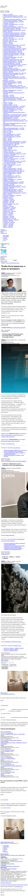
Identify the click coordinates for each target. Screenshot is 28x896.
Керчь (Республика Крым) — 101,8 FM (12, 81)
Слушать (3, 732)
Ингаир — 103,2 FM (8, 212)
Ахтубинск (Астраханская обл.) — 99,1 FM (13, 24)
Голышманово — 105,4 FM (9, 207)
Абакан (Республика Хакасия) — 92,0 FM (13, 15)
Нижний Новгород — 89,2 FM (10, 118)
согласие (8, 717)
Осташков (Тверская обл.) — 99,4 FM (12, 136)
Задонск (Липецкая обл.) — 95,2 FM (11, 63)
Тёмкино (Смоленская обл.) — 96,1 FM (12, 168)
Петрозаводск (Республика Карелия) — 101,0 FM (14, 141)
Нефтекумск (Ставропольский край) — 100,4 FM (14, 115)
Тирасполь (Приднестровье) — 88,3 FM (12, 169)
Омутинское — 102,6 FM (9, 222)
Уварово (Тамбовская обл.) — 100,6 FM (12, 179)
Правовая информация (6, 882)
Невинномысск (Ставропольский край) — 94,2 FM (15, 114)
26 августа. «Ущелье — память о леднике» (14, 648)
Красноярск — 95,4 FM (8, 96)
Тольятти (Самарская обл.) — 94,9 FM (12, 173)
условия (11, 665)
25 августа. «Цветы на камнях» (11, 649)
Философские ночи (9, 764)
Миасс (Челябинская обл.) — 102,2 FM (12, 108)
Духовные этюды (5, 554)
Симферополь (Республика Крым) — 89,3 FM (13, 156)
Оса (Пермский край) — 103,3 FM (11, 135)
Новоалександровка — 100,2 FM (10, 219)
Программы (6, 235)
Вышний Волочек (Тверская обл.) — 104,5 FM (14, 45)
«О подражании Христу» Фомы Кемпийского (11, 765)
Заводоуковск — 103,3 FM (9, 211)
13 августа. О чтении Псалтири (8, 758)
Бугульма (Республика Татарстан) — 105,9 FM (14, 32)
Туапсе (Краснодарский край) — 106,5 (12, 177)
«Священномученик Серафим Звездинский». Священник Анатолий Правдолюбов (14, 546)
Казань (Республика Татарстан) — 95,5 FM (13, 74)
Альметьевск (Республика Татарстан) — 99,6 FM (14, 19)
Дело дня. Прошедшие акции (12, 262)
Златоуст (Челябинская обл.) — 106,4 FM (12, 65)
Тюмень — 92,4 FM (7, 178)
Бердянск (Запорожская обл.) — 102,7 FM (13, 26)
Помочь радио (5, 667)
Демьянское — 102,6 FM (9, 208)
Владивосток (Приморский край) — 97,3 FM (13, 35)
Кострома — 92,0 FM (8, 91)
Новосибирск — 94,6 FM (9, 124)
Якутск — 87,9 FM (7, 194)
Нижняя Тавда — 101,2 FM (9, 218)
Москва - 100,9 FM (5, 12)
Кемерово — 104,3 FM (8, 80)
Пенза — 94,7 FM (7, 137)
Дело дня (3, 229)
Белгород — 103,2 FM (8, 25)
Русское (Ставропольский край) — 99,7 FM (13, 146)
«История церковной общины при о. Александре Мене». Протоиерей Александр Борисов (15, 451)
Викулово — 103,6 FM (8, 206)
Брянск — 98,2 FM (7, 31)
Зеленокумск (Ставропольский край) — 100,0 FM (14, 64)
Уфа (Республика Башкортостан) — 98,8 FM (13, 181)
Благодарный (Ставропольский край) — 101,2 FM (15, 27)
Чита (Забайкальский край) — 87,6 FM (12, 190)
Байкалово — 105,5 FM (8, 201)
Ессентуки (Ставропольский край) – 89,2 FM (13, 59)
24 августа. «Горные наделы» (11, 650)
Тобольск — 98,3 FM (8, 221)
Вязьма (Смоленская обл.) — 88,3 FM (12, 46)
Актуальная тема (9, 732)
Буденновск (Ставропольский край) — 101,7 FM (14, 34)
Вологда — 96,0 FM (7, 42)
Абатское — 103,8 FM (8, 199)
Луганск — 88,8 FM (8, 103)
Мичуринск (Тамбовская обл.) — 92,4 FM (13, 109)
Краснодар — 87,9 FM (8, 95)
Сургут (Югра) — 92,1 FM (9, 163)
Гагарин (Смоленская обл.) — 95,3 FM (12, 47)
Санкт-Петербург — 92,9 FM (10, 150)
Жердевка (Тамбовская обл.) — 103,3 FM (12, 62)
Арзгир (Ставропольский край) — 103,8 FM (13, 21)
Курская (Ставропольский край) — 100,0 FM (13, 97)
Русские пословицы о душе (7, 751)
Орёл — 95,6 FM (7, 133)
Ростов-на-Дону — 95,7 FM (9, 145)
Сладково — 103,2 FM (8, 223)
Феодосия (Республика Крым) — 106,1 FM (13, 183)
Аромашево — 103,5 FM (9, 200)
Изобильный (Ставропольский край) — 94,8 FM (14, 69)
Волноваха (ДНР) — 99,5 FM (10, 41)
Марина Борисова (10, 535)
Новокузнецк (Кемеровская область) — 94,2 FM (14, 123)
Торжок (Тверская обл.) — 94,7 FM (11, 175)
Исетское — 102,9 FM (8, 213)
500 (2, 660)
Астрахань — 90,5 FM (8, 23)
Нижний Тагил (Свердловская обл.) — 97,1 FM (14, 119)
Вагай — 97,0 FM (7, 205)
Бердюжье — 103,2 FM (8, 202)
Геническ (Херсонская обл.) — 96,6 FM (12, 51)
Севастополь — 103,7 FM (9, 155)
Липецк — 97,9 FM (7, 102)
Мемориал (5, 851)
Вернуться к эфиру (5, 10)
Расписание (6, 236)
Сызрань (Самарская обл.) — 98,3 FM (12, 164)
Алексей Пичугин (10, 443)
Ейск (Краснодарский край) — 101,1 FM (12, 57)
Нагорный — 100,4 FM (8, 217)
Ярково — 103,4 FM (8, 227)
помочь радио (4, 230)
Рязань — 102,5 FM (7, 147)
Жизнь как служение (10, 750)
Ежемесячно (5, 664)
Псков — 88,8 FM (7, 140)
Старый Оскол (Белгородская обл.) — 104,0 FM (14, 161)
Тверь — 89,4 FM (7, 167)
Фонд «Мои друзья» (13, 855)
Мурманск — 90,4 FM (8, 111)
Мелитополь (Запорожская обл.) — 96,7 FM (13, 107)
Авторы (5, 237)
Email (2, 700)
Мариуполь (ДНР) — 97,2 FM (10, 104)
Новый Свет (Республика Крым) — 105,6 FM (13, 129)
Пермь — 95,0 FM (7, 139)
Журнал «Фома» (4, 855)
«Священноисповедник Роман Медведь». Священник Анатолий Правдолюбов (13, 549)
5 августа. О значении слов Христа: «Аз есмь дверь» (13, 734)
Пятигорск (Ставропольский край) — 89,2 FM (14, 142)
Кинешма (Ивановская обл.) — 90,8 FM (12, 82)
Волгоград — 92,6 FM (8, 40)
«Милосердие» (21, 855)
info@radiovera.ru (4, 861)
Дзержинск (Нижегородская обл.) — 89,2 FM (13, 53)
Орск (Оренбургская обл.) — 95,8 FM (12, 134)
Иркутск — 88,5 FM (8, 71)
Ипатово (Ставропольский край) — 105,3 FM (13, 70)
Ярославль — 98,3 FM (8, 196)
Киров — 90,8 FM (7, 84)
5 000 (7, 660)
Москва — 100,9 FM (8, 14)
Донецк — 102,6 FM (8, 56)
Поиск (15, 260)
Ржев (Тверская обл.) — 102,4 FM (11, 144)
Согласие (8, 709)
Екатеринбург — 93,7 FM (9, 58)
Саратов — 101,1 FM (8, 151)
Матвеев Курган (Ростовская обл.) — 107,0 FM (14, 106)
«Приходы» (3, 856)
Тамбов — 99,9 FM (7, 166)
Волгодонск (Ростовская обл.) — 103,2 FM (13, 38)
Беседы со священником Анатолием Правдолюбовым (13, 461)
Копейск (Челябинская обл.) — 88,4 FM (12, 90)
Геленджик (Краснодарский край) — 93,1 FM (13, 49)
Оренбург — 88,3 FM (8, 131)
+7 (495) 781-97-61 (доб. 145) (15, 861)
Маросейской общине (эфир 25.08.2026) (10, 441)
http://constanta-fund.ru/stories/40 (18, 327)
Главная (3, 262)
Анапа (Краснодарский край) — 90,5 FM (12, 20)
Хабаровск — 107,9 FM (8, 184)
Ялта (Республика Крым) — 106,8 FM (12, 195)
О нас (4, 240)
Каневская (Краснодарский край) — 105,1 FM (14, 76)
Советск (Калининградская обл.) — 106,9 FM (13, 158)
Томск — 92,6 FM (7, 174)
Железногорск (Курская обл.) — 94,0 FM (12, 60)
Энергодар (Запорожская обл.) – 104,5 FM (13, 191)
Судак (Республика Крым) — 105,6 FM (12, 162)
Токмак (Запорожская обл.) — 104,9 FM (12, 172)
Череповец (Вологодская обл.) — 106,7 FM (13, 189)
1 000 (4, 660)
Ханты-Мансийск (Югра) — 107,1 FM (12, 185)
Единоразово (13, 664)
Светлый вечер (4, 331)
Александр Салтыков (5, 773)
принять (2, 894)
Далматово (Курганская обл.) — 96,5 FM (12, 52)
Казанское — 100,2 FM (8, 216)
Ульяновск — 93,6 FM (8, 180)
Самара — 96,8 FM (7, 148)
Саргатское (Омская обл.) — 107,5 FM (12, 152)
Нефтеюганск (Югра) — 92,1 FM (10, 117)
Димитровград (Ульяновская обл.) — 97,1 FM (13, 54)
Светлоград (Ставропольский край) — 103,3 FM (14, 153)
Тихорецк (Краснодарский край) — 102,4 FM (13, 170)
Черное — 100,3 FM (8, 225)
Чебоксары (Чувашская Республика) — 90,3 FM (14, 186)
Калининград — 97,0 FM (9, 75)
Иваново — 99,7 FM (8, 67)
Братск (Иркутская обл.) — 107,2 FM (11, 29)
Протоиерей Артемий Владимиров (13, 641)
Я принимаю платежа (10, 665)
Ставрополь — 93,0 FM (8, 159)
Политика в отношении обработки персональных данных (14, 884)
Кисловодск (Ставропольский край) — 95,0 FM (14, 86)
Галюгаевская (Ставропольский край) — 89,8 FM (14, 48)
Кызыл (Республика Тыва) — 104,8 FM (12, 98)
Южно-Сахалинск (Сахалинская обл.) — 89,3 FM (14, 192)
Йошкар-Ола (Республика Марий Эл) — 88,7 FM (14, 73)
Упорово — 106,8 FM (8, 224)
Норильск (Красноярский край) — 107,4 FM (13, 128)
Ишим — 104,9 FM (7, 214)
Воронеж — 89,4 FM (8, 43)
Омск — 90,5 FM (7, 130)
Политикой (4, 711)
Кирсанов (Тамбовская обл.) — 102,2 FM (12, 85)
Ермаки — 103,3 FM (8, 210)
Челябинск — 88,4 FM (8, 188)
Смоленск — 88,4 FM (8, 157)
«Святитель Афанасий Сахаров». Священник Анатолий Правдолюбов (14, 453)
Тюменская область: (8, 197)
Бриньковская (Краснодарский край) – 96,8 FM (14, 30)
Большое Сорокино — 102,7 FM (10, 203)
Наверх (2, 842)
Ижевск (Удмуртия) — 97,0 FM (10, 68)
